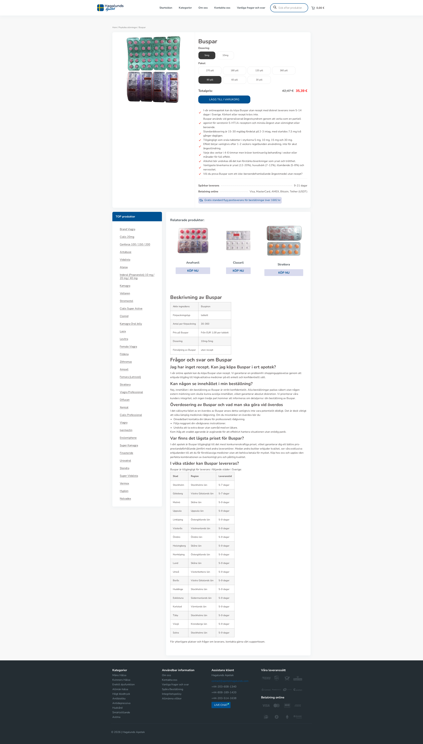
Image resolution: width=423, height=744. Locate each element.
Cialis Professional (131, 415)
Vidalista (125, 259)
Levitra (124, 339)
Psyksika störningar (128, 27)
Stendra (124, 468)
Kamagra (125, 286)
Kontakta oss (222, 8)
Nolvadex (125, 498)
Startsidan (165, 8)
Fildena (124, 354)
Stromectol (126, 301)
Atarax (124, 267)
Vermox (124, 483)
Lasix (123, 331)
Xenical (124, 407)
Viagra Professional (131, 392)
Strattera (125, 384)
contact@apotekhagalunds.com (230, 681)
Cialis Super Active (131, 308)
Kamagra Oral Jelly (131, 324)
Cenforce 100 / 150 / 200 (135, 244)
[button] (193, 270)
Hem (114, 27)
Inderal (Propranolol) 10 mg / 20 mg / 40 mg (137, 276)
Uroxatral (125, 460)
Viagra (123, 422)
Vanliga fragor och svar (251, 8)
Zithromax (126, 362)
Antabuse (125, 252)
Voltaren (125, 293)
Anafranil (192, 262)
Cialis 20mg (127, 237)
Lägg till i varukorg (224, 99)
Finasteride (126, 453)
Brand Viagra (127, 229)
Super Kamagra (129, 445)
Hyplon (124, 491)
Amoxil (124, 369)
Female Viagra (128, 346)
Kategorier (185, 8)
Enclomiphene (128, 438)
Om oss (203, 8)
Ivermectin (126, 430)
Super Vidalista (129, 476)
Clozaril (238, 262)
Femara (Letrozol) (130, 377)
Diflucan (125, 400)
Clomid (124, 316)
